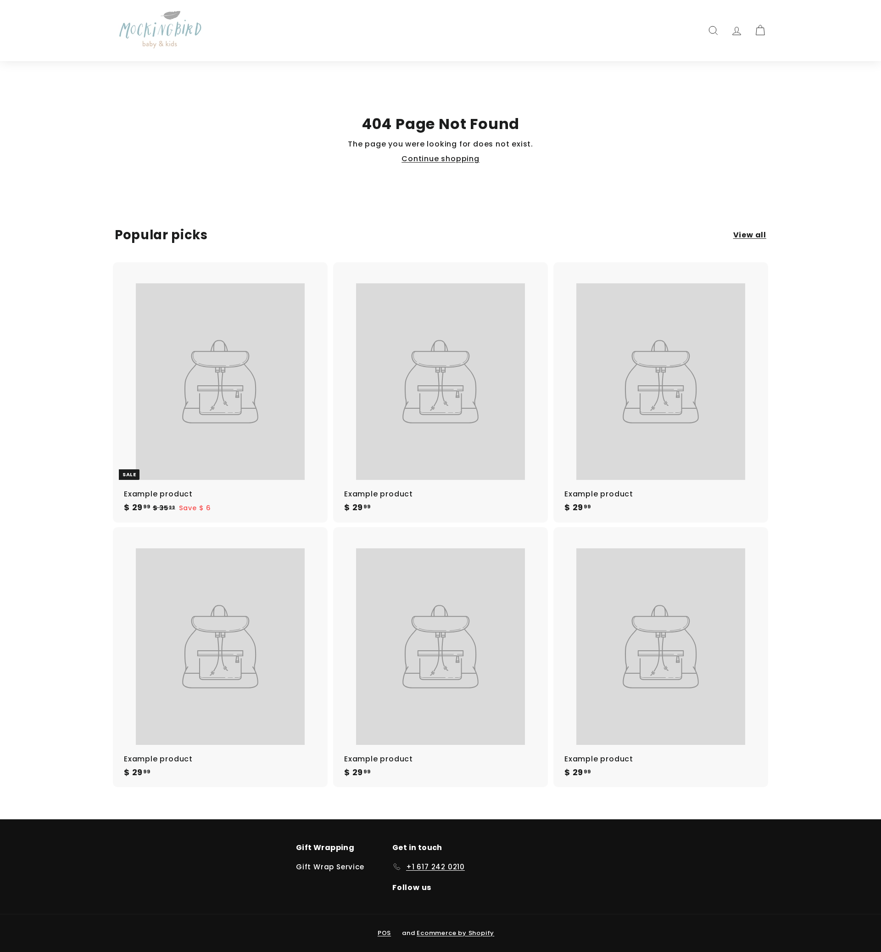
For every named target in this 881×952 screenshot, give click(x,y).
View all (749, 235)
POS (384, 933)
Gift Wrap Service (330, 867)
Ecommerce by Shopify (455, 933)
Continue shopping (440, 158)
